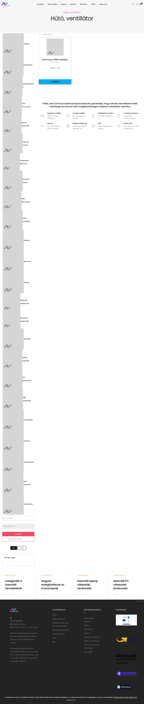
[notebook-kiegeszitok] (11, 320)
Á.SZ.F (54, 615)
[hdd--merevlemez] (12, 200)
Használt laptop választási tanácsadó (87, 584)
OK (14, 548)
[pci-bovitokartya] (12, 379)
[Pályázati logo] (126, 623)
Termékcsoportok (58, 634)
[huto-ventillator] (13, 220)
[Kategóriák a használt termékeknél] (7, 594)
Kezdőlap (40, 4)
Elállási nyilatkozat (58, 619)
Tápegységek (29, 462)
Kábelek (27, 240)
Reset (22, 548)
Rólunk (86, 625)
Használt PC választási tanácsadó (121, 584)
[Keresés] (133, 4)
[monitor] (13, 282)
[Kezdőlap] (6, 4)
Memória (27, 261)
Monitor (73, 4)
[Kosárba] (54, 49)
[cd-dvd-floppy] (13, 85)
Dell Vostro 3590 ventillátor (55, 60)
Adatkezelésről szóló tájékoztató (125, 697)
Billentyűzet (28, 65)
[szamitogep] (13, 419)
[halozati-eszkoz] (13, 143)
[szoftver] (13, 440)
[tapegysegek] (13, 462)
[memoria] (13, 261)
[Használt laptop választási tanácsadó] (79, 594)
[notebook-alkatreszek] (11, 302)
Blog (54, 642)
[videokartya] (13, 504)
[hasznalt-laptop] (13, 181)
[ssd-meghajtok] (13, 399)
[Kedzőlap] (24, 610)
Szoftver (27, 441)
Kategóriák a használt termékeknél (13, 584)
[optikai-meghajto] (12, 359)
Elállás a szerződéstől (91, 641)
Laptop (63, 4)
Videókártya (28, 504)
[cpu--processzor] (12, 105)
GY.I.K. (54, 638)
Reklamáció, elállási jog (92, 637)
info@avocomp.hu (19, 624)
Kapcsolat (103, 4)
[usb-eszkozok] (13, 483)
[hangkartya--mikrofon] (11, 162)
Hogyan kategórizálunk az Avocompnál (52, 584)
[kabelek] (13, 240)
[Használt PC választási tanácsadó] (115, 594)
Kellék (93, 4)
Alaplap (26, 44)
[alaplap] (13, 43)
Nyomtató (27, 339)
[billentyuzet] (13, 64)
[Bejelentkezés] (137, 4)
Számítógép (52, 4)
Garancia (87, 633)
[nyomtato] (13, 339)
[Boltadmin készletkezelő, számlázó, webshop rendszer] (126, 676)
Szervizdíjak (88, 652)
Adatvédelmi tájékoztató (60, 630)
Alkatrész (83, 4)
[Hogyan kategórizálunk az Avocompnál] (43, 594)
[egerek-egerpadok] (12, 124)
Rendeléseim (88, 629)
